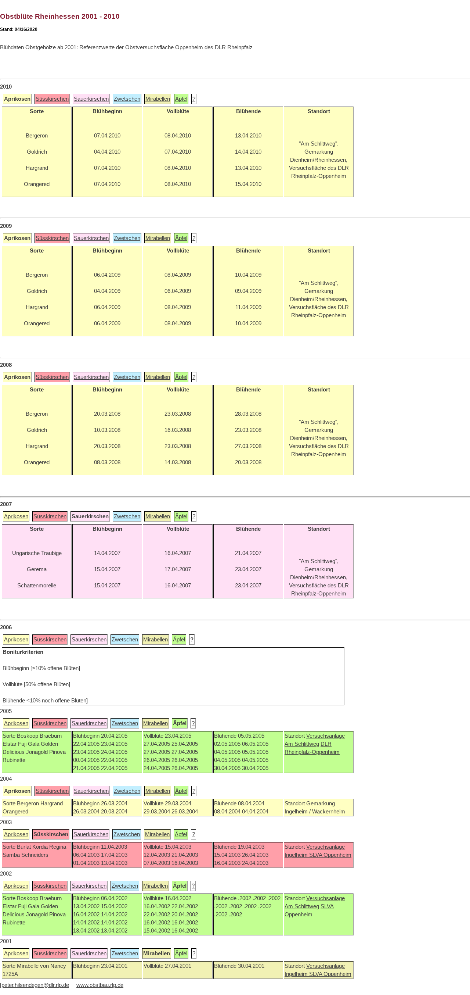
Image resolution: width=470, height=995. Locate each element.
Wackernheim (328, 812)
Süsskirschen (52, 99)
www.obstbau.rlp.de (99, 985)
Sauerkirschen (91, 99)
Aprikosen (16, 516)
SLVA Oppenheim (330, 855)
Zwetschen (127, 99)
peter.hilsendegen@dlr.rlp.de (35, 985)
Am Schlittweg (302, 744)
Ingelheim (297, 855)
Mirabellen (157, 99)
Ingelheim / (298, 812)
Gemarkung (320, 803)
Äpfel (181, 99)
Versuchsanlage (325, 736)
